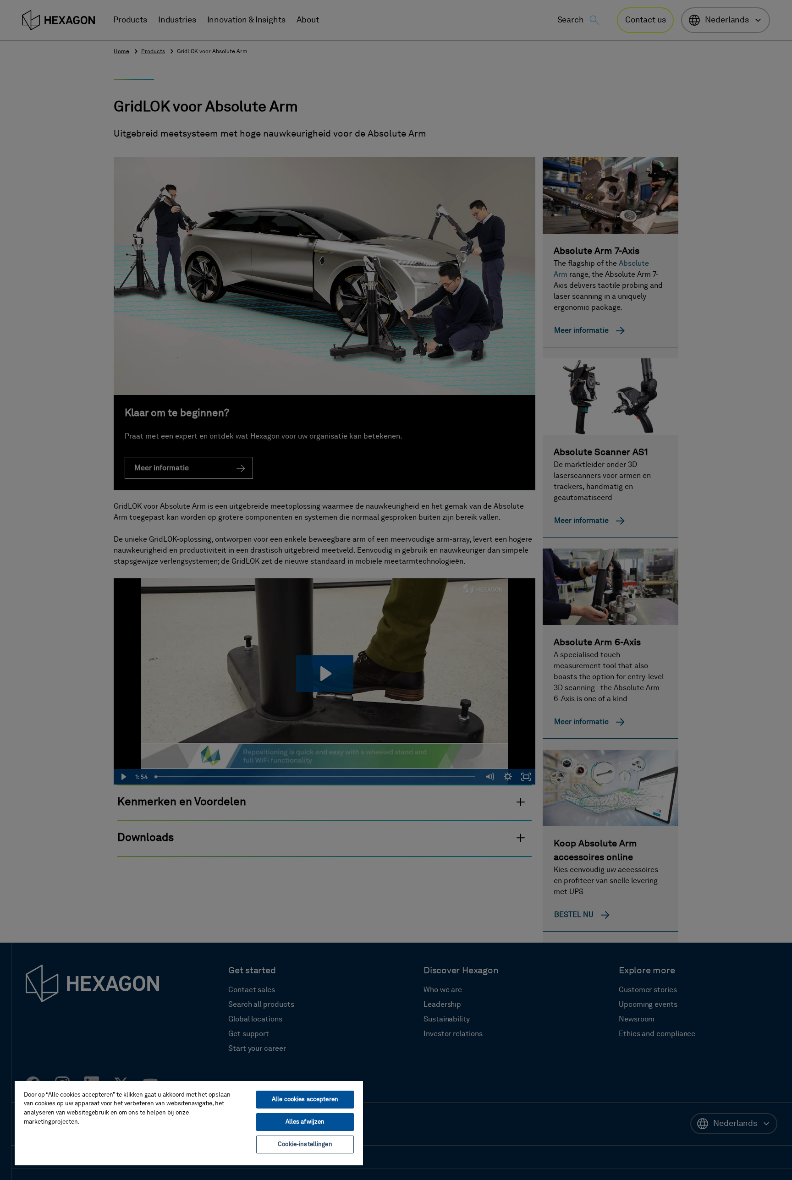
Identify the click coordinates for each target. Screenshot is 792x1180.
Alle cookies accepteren (305, 1100)
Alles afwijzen (305, 1122)
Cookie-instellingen (305, 1144)
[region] (189, 1122)
